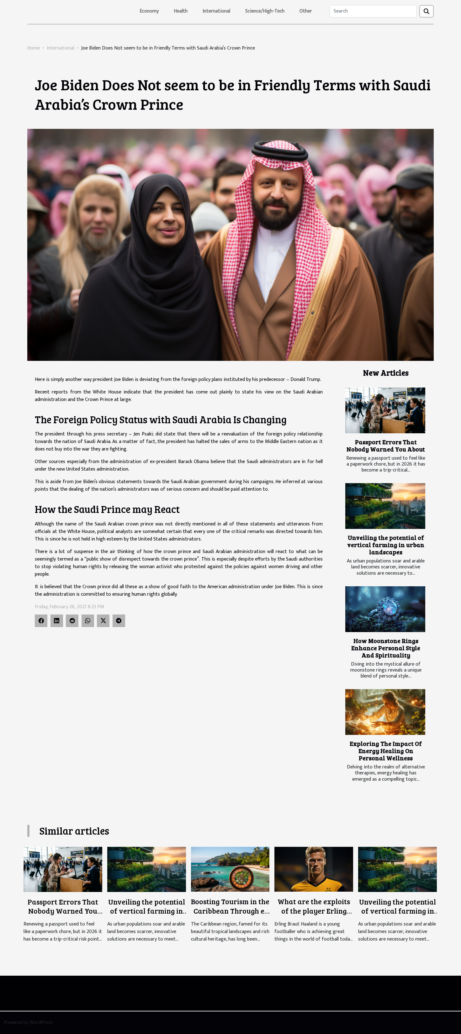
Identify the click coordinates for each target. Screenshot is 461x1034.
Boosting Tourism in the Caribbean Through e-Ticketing (230, 910)
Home (33, 48)
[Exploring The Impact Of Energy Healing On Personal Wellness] (385, 712)
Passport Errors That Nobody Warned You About (386, 445)
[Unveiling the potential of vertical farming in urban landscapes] (385, 506)
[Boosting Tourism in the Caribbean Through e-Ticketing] (230, 869)
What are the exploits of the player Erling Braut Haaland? (314, 910)
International (216, 11)
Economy (149, 11)
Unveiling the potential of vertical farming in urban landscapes (385, 544)
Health (181, 11)
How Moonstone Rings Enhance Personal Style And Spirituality (385, 647)
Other (305, 11)
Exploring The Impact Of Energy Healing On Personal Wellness (386, 750)
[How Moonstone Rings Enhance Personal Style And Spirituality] (385, 609)
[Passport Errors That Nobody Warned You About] (385, 410)
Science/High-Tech (264, 11)
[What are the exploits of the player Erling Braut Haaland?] (313, 869)
